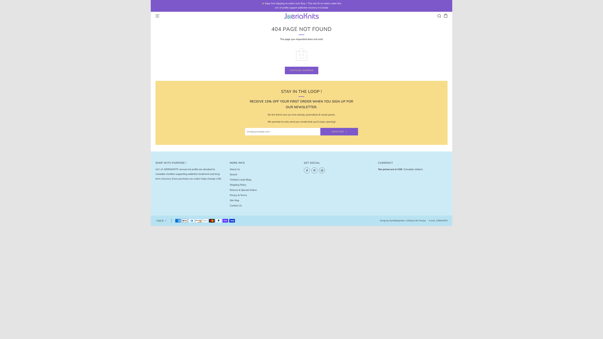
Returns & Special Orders (243, 190)
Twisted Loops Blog (240, 179)
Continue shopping (302, 70)
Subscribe (337, 131)
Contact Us (236, 205)
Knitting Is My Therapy (416, 221)
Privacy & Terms (238, 195)
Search (233, 174)
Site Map (234, 200)
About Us (235, 169)
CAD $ (159, 220)
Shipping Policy (238, 184)
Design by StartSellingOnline (392, 221)
